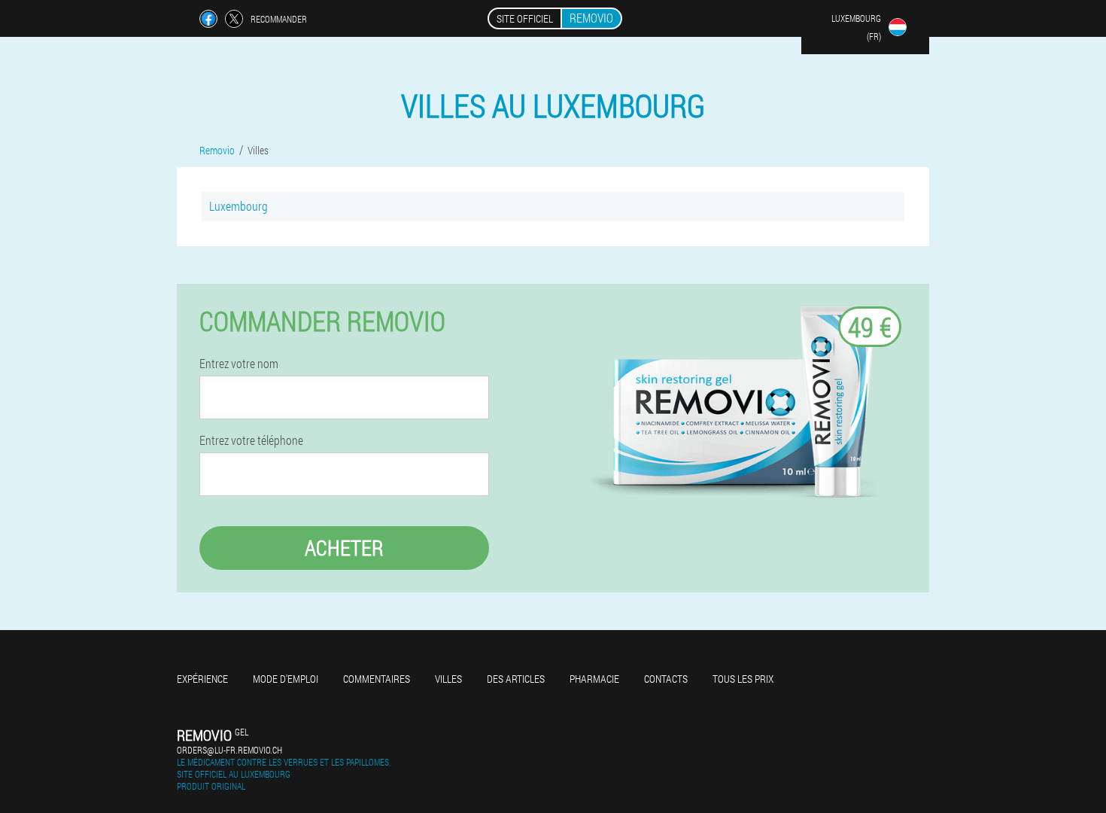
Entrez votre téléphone (251, 440)
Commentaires (376, 678)
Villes (448, 678)
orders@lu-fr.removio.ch (229, 750)
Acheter (344, 548)
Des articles (516, 678)
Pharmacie (594, 678)
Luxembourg (238, 206)
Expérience (202, 678)
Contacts (666, 678)
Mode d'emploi (285, 678)
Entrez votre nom (238, 364)
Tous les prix (743, 678)
